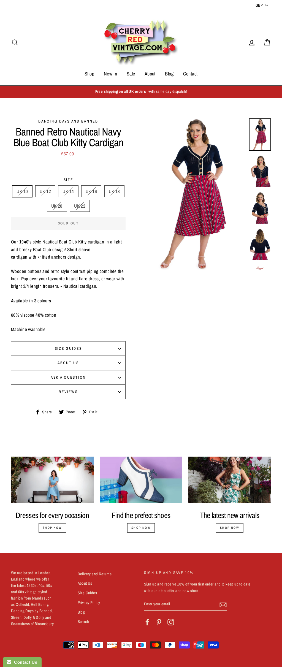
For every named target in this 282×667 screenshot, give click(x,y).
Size (68, 179)
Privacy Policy (89, 602)
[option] (141, 91)
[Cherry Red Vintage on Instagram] (170, 622)
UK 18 (114, 191)
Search (83, 621)
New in (110, 73)
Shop (89, 73)
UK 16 (91, 191)
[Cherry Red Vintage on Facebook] (147, 622)
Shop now (52, 528)
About (150, 73)
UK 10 (22, 191)
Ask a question (68, 377)
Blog (169, 73)
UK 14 (68, 191)
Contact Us (24, 662)
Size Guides (68, 348)
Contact (190, 73)
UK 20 (57, 206)
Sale (131, 73)
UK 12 (45, 191)
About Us (68, 362)
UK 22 (79, 206)
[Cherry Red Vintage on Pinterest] (159, 622)
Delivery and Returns (95, 574)
